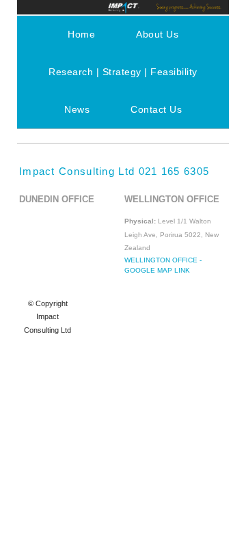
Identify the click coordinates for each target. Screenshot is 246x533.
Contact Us (156, 109)
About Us (157, 34)
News (77, 109)
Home (81, 34)
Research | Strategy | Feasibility (123, 71)
